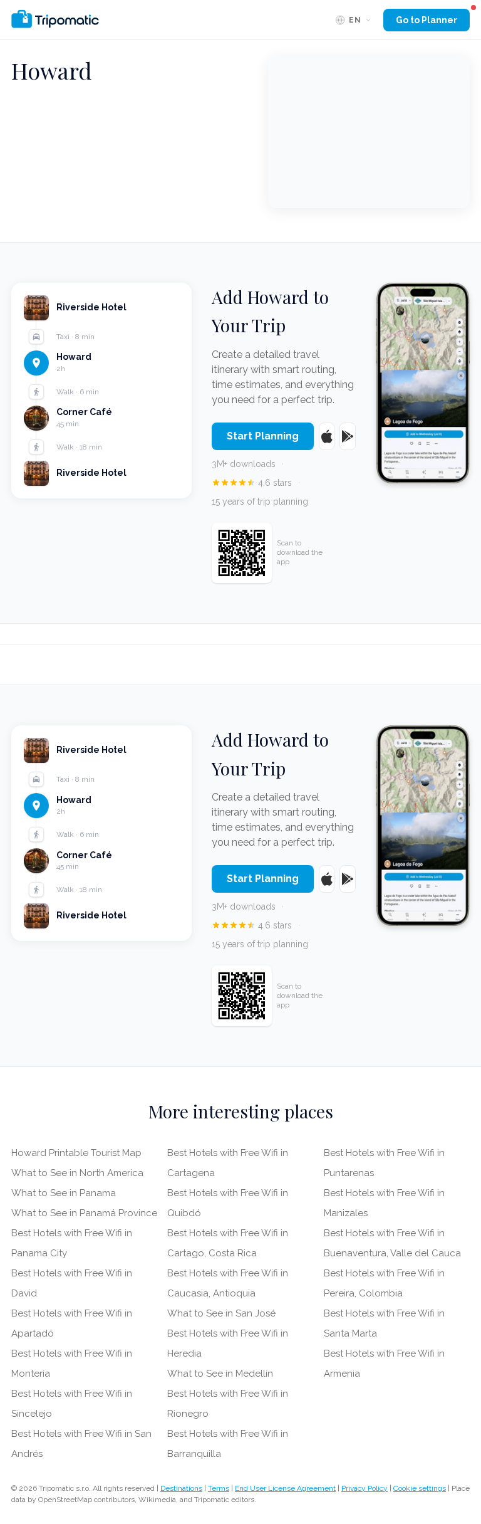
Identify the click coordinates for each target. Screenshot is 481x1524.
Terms (218, 1488)
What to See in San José (221, 1313)
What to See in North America (77, 1173)
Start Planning (263, 436)
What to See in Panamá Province (84, 1213)
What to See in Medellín (220, 1373)
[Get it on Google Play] (347, 436)
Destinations (181, 1488)
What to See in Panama (63, 1193)
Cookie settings (419, 1488)
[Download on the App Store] (326, 436)
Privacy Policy (364, 1488)
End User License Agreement (285, 1488)
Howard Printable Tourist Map (76, 1153)
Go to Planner (426, 20)
